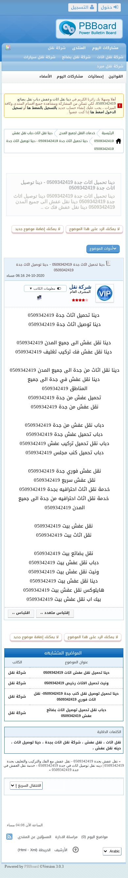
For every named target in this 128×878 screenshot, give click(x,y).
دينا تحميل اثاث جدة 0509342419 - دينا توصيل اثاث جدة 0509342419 (60, 267)
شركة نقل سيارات (39, 57)
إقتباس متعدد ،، (55, 613)
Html (22, 850)
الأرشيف (60, 850)
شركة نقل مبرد (110, 66)
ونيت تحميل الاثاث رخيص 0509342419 (76, 683)
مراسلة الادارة (66, 836)
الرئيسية (107, 133)
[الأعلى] (75, 851)
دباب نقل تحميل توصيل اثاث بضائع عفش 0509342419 (76, 713)
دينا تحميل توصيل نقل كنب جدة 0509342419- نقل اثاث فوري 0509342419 (76, 696)
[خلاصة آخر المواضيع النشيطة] (10, 837)
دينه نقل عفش (108, 748)
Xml (33, 850)
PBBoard (31, 866)
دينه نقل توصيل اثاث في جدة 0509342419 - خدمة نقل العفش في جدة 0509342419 (53, 767)
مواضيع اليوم (97, 836)
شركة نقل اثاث (110, 57)
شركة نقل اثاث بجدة (63, 742)
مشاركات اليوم (105, 48)
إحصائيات (96, 76)
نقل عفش (93, 742)
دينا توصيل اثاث (27, 742)
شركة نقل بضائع (76, 57)
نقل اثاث (113, 742)
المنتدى (79, 48)
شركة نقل (57, 48)
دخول (107, 7)
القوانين (116, 76)
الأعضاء (45, 76)
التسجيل (80, 7)
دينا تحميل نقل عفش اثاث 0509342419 (76, 672)
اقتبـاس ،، (21, 613)
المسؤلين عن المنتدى (34, 836)
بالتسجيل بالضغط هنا (42, 108)
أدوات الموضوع (101, 248)
